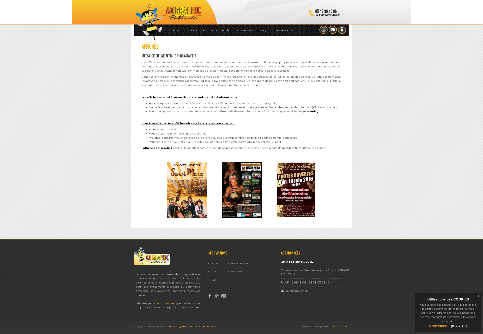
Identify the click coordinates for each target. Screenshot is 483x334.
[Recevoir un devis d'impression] (323, 29)
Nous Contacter (239, 263)
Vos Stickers (245, 30)
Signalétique (196, 30)
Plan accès (236, 271)
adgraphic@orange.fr (297, 290)
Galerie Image (283, 30)
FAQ (263, 30)
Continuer (438, 326)
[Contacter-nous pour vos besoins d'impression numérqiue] (224, 295)
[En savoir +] (459, 326)
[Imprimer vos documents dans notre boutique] (342, 29)
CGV (213, 271)
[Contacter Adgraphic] (333, 29)
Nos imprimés (220, 30)
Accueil (175, 30)
